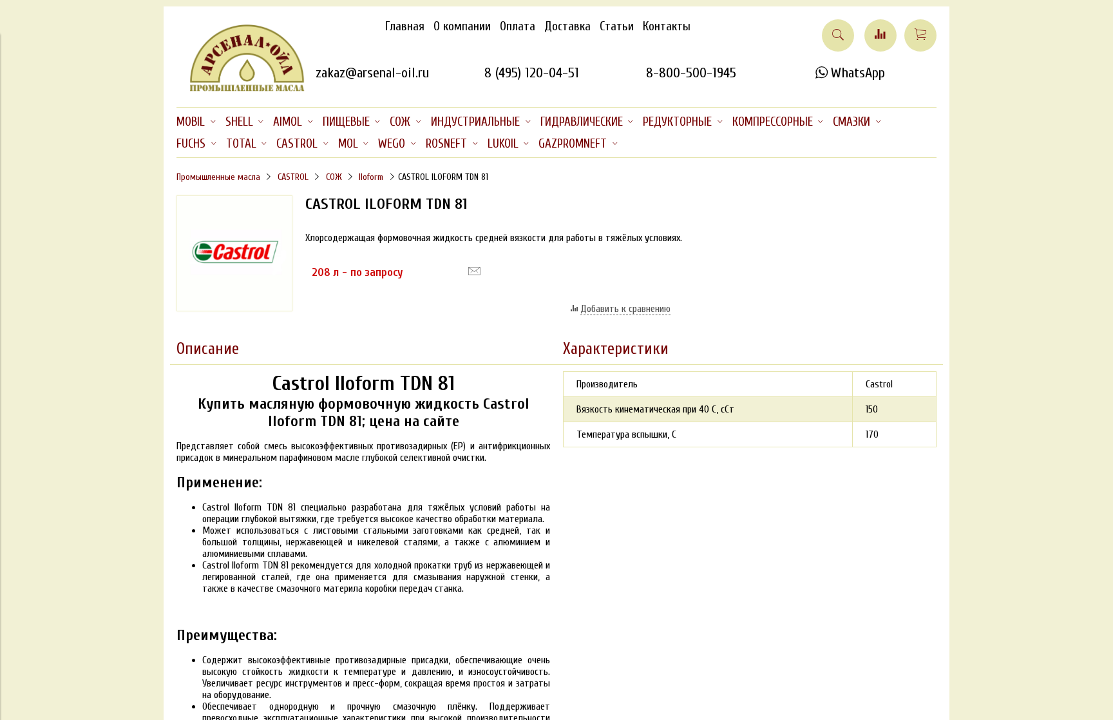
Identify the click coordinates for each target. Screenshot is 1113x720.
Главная (404, 26)
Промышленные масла (218, 176)
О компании (462, 26)
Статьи (617, 26)
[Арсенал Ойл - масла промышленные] (240, 89)
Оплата (517, 26)
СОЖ (334, 176)
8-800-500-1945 (691, 72)
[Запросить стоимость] (474, 271)
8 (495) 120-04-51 (531, 72)
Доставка (567, 26)
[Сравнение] (880, 35)
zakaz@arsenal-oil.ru (372, 72)
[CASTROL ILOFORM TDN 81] (234, 308)
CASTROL (293, 176)
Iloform (371, 176)
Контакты (666, 26)
